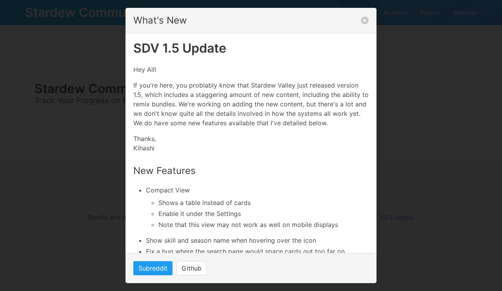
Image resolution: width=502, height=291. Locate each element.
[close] (365, 20)
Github (192, 268)
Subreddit (152, 268)
